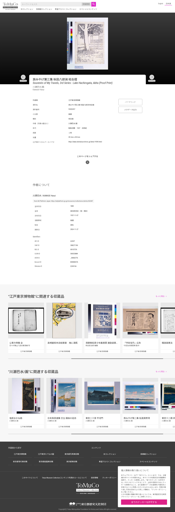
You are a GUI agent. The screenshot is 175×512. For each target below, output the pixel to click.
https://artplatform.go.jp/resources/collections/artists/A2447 (72, 201)
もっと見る (160, 296)
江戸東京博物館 (20, 454)
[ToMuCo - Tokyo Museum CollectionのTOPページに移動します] (10, 6)
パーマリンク (130, 102)
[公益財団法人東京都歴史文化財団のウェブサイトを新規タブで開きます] (87, 504)
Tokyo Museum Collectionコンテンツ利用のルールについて (64, 478)
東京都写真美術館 (72, 454)
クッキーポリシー (109, 478)
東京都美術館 (71, 462)
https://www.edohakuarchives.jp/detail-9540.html (85, 142)
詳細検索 (86, 4)
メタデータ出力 (130, 110)
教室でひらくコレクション (65, 9)
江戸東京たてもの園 (46, 454)
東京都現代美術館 (20, 462)
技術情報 (94, 478)
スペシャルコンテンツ (88, 9)
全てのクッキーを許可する (144, 502)
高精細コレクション (44, 9)
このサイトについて (30, 478)
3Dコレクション (27, 9)
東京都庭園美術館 (46, 462)
